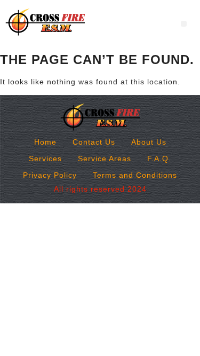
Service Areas (104, 158)
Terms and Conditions (135, 175)
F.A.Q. (159, 158)
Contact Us (94, 142)
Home (45, 142)
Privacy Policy (50, 175)
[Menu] (184, 24)
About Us (148, 142)
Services (45, 158)
